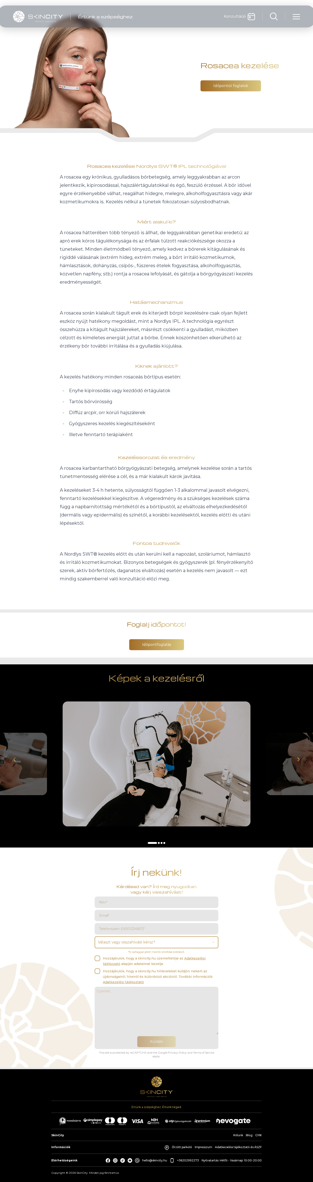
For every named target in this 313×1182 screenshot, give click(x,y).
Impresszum (203, 1147)
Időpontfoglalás (156, 644)
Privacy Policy (177, 1052)
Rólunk (238, 1135)
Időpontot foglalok (230, 86)
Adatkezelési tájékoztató (123, 982)
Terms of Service (203, 1052)
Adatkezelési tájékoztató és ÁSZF (238, 1147)
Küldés (156, 1041)
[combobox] (156, 942)
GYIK (258, 1135)
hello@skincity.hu (154, 1160)
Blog (249, 1135)
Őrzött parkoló (182, 1147)
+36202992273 (188, 1160)
